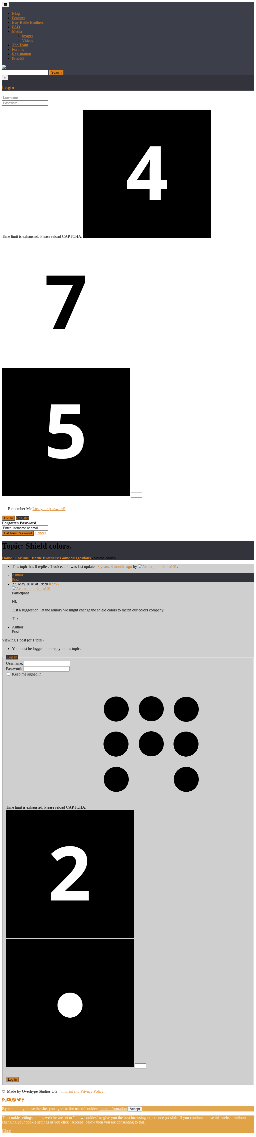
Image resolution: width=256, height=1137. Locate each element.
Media (17, 31)
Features (18, 18)
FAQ (16, 27)
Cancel (40, 533)
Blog (16, 13)
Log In (12, 1079)
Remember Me (20, 509)
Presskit (18, 58)
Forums (18, 49)
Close (6, 1130)
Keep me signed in (27, 674)
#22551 (55, 584)
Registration (21, 54)
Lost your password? (49, 509)
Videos (27, 40)
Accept (135, 1109)
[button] (4, 67)
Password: (14, 668)
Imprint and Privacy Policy (82, 1091)
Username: (15, 663)
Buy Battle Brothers (28, 22)
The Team (20, 45)
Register (22, 518)
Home (7, 558)
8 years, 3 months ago (115, 566)
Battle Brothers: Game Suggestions (61, 558)
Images (27, 36)
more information (113, 1108)
